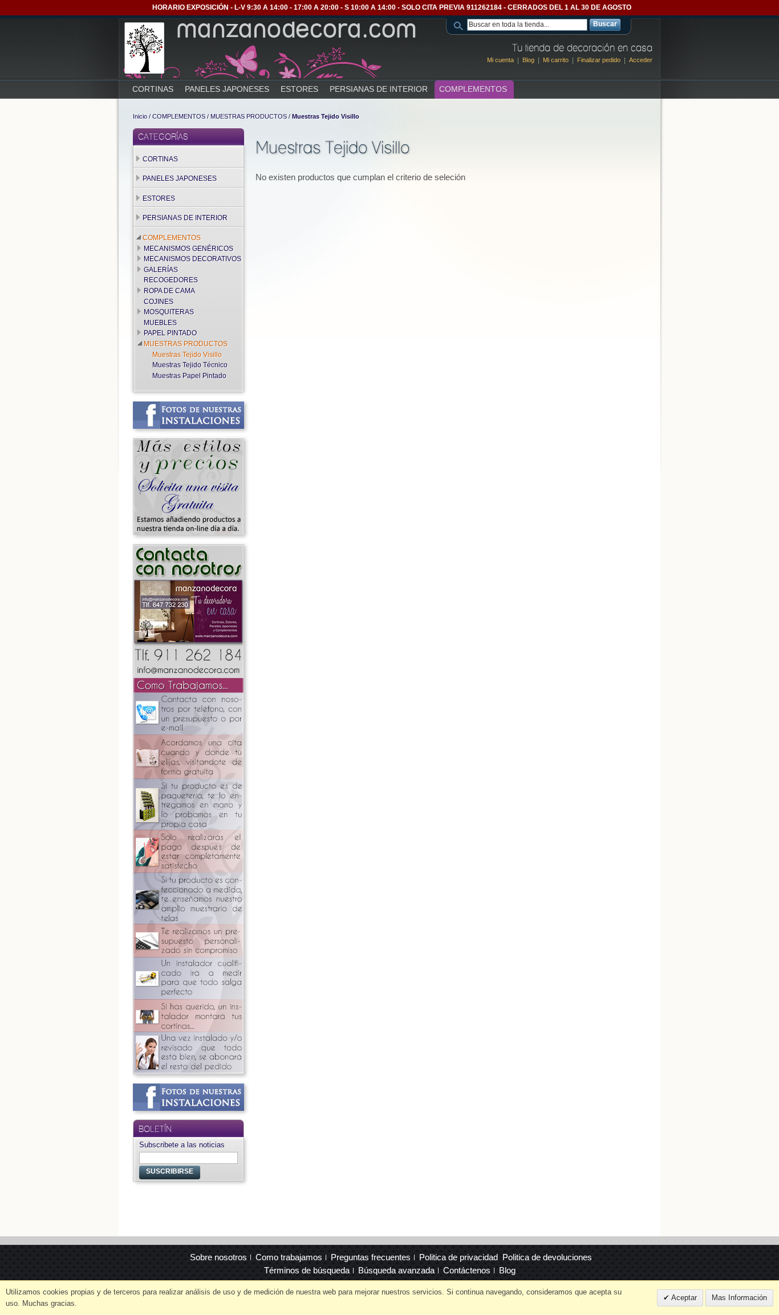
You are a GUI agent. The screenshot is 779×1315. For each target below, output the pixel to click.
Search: (460, 25)
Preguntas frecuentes (371, 1257)
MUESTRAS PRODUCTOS (248, 116)
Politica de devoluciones (547, 1257)
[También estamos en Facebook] (188, 407)
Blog (528, 59)
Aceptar (683, 1297)
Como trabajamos (288, 1257)
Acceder (640, 59)
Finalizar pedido (598, 59)
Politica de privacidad (458, 1257)
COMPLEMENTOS (178, 116)
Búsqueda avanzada (396, 1270)
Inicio (140, 116)
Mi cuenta (500, 59)
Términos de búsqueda (307, 1270)
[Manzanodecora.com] (271, 48)
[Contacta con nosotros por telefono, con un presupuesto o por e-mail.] (188, 549)
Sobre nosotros (218, 1257)
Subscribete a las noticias (182, 1145)
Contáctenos (466, 1270)
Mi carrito (556, 59)
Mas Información (739, 1297)
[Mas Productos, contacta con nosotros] (188, 443)
